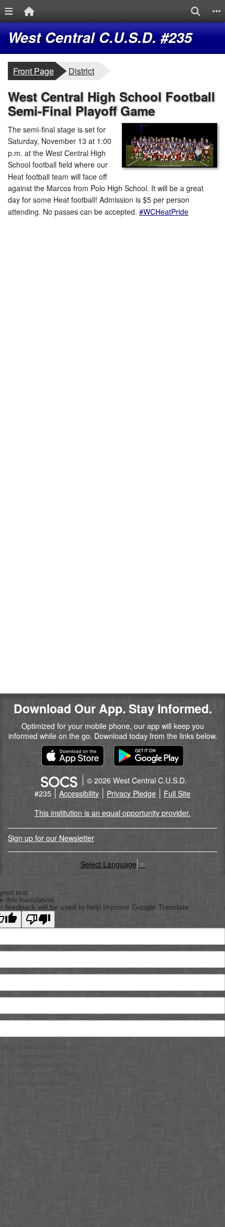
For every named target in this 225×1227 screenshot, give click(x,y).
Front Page (33, 71)
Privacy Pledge (131, 793)
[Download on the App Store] (72, 756)
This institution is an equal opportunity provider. (112, 813)
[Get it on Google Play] (149, 756)
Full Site (177, 793)
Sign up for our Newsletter (51, 838)
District (83, 70)
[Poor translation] (38, 919)
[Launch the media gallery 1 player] (169, 164)
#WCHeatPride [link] (163, 211)
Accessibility (79, 793)
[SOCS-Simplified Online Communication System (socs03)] (58, 780)
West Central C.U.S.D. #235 (100, 37)
